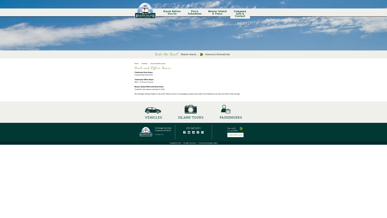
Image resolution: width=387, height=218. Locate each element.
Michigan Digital (212, 143)
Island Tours (190, 117)
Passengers (231, 117)
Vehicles (153, 117)
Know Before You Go (172, 12)
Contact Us (159, 134)
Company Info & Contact (240, 14)
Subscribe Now (235, 135)
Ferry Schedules (195, 12)
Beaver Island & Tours (217, 12)
